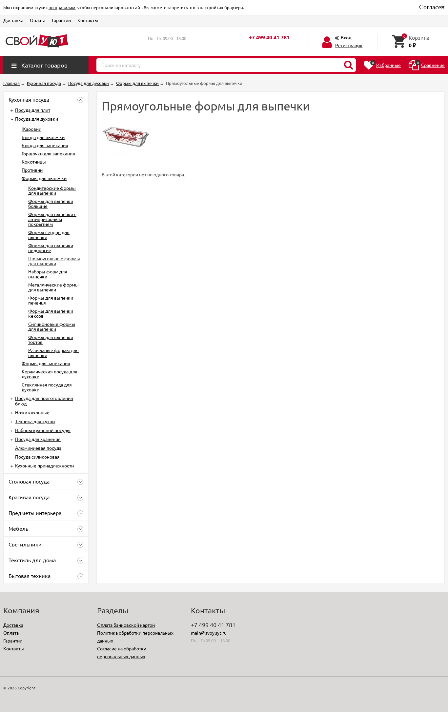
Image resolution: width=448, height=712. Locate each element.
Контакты (87, 20)
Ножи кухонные (32, 412)
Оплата (37, 20)
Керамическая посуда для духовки (49, 373)
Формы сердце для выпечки (49, 234)
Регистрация (348, 45)
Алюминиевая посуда (38, 448)
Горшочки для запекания (48, 153)
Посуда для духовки (36, 119)
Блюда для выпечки (43, 137)
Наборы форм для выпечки (47, 273)
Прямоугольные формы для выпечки (54, 260)
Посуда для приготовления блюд (44, 400)
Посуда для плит (32, 110)
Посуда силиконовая (37, 457)
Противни (32, 170)
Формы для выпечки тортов (50, 339)
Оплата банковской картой (126, 625)
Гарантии (61, 20)
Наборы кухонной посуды (43, 430)
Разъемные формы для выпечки (53, 352)
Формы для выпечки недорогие (50, 247)
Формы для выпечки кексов (50, 313)
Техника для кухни (35, 421)
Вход (346, 37)
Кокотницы (34, 162)
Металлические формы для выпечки (53, 287)
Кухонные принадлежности (44, 465)
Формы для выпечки (44, 178)
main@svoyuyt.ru (209, 633)
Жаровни (31, 129)
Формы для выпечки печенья (50, 300)
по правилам (62, 7)
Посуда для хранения (38, 439)
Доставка (13, 20)
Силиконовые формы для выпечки (51, 326)
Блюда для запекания (45, 145)
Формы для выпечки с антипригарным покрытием (52, 219)
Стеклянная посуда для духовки (47, 387)
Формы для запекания (46, 363)
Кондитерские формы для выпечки (52, 190)
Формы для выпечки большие (50, 203)
